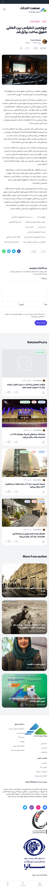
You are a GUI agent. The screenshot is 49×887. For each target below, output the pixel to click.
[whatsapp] (4, 251)
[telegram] (9, 251)
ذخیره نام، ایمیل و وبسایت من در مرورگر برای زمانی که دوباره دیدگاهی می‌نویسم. (25, 315)
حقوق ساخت (41, 217)
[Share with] (21, 48)
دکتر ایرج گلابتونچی (15, 222)
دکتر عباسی (42, 227)
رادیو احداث (20, 733)
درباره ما (44, 763)
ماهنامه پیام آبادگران (11, 242)
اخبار (44, 21)
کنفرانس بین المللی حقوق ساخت (34, 242)
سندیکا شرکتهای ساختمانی (36, 232)
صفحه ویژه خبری (18, 746)
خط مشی (44, 743)
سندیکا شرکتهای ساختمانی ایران (35, 237)
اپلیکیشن (44, 752)
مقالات (22, 741)
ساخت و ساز (29, 227)
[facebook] (19, 251)
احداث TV (21, 737)
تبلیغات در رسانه (41, 771)
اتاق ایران (41, 402)
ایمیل (21, 304)
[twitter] (14, 251)
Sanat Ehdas (36, 40)
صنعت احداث (30, 8)
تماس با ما (43, 767)
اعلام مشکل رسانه (41, 776)
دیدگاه (44, 278)
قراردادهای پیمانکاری (13, 237)
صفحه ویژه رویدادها (17, 750)
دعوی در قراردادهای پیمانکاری (36, 222)
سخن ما (44, 748)
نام (45, 304)
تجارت (27, 501)
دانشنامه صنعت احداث (16, 729)
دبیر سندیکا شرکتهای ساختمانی (22, 217)
